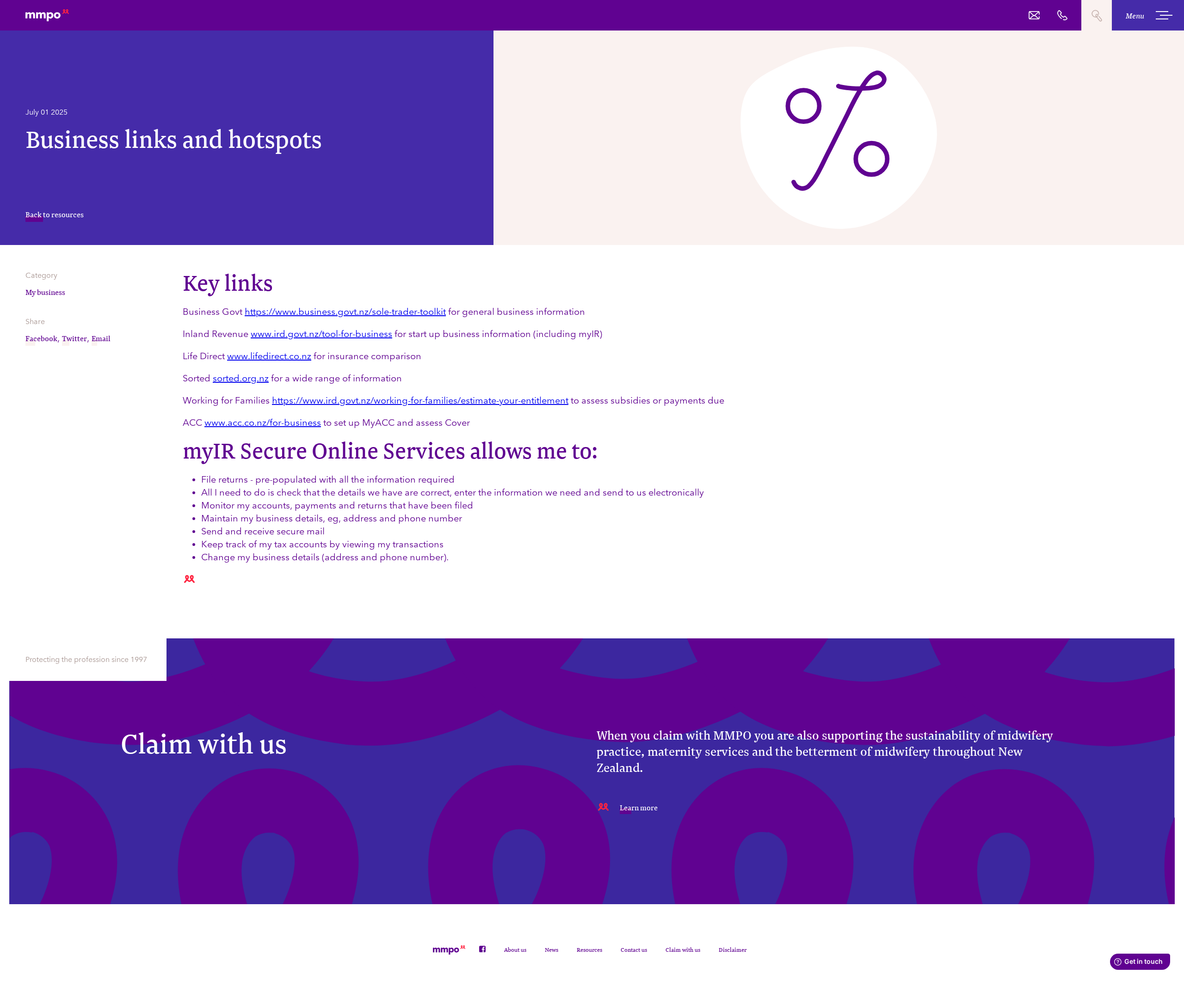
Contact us (634, 949)
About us (515, 949)
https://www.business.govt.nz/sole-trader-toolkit (345, 311)
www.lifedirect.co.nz (269, 355)
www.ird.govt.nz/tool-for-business (321, 333)
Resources (589, 949)
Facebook (41, 338)
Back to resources (54, 214)
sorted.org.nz (241, 378)
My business (45, 292)
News (551, 949)
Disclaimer (732, 949)
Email (101, 338)
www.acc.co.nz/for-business (262, 422)
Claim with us (683, 949)
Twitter (74, 338)
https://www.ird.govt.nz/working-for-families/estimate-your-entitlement (420, 400)
